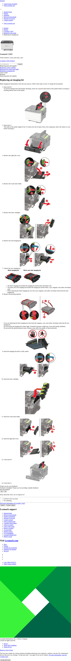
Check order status (9, 526)
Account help (8, 530)
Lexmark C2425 (8, 31)
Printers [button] (6, 13)
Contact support (10, 505)
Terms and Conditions (10, 645)
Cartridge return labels (10, 523)
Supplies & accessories (10, 548)
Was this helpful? (5, 489)
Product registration (9, 516)
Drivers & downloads (10, 515)
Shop (5, 544)
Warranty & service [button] (9, 18)
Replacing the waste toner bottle (9, 69)
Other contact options (10, 564)
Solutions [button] (6, 15)
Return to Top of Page (6, 650)
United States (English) (10, 4)
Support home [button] (8, 12)
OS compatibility (9, 533)
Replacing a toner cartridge (8, 67)
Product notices (8, 531)
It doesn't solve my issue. (11, 499)
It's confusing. (8, 500)
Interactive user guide (10, 33)
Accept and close (5, 660)
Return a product (8, 528)
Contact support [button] (8, 20)
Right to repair (8, 536)
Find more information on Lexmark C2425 (12, 503)
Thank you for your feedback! (9, 486)
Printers (6, 30)
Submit (3, 505)
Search (20, 64)
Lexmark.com (11, 540)
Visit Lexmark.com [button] (9, 5)
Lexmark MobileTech (10, 535)
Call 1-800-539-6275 (10, 562)
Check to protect (8, 525)
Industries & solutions (10, 549)
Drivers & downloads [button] (10, 17)
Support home (8, 513)
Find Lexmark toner (9, 521)
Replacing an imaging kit (7, 71)
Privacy (6, 643)
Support (6, 28)
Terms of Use (8, 647)
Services (6, 551)
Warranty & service (9, 518)
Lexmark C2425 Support (7, 61)
